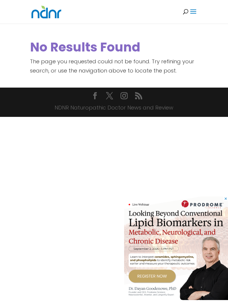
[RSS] (138, 96)
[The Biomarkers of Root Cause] (176, 298)
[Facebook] (95, 96)
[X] (109, 96)
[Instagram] (124, 96)
